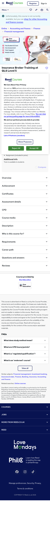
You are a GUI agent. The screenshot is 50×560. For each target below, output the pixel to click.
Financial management (14, 31)
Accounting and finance (20, 28)
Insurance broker (7, 377)
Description (7, 225)
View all (25, 368)
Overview (6, 177)
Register (33, 3)
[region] (25, 113)
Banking (25, 377)
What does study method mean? (18, 340)
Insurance (33, 377)
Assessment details (11, 201)
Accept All (34, 148)
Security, (31, 483)
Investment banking (39, 374)
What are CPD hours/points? (17, 347)
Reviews (6, 265)
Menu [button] (4, 10)
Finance (36, 28)
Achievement (8, 185)
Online (4, 28)
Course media (8, 217)
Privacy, (38, 483)
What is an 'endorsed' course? (17, 360)
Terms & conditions (25, 488)
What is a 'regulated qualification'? (19, 354)
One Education (25, 280)
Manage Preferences (17, 483)
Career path (7, 249)
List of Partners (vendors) (14, 135)
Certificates (7, 193)
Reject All (16, 148)
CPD (4, 209)
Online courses (20, 383)
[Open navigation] (3, 3)
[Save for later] (46, 68)
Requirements (9, 241)
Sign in (44, 3)
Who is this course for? (13, 233)
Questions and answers (13, 257)
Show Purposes (25, 142)
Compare (42, 167)
